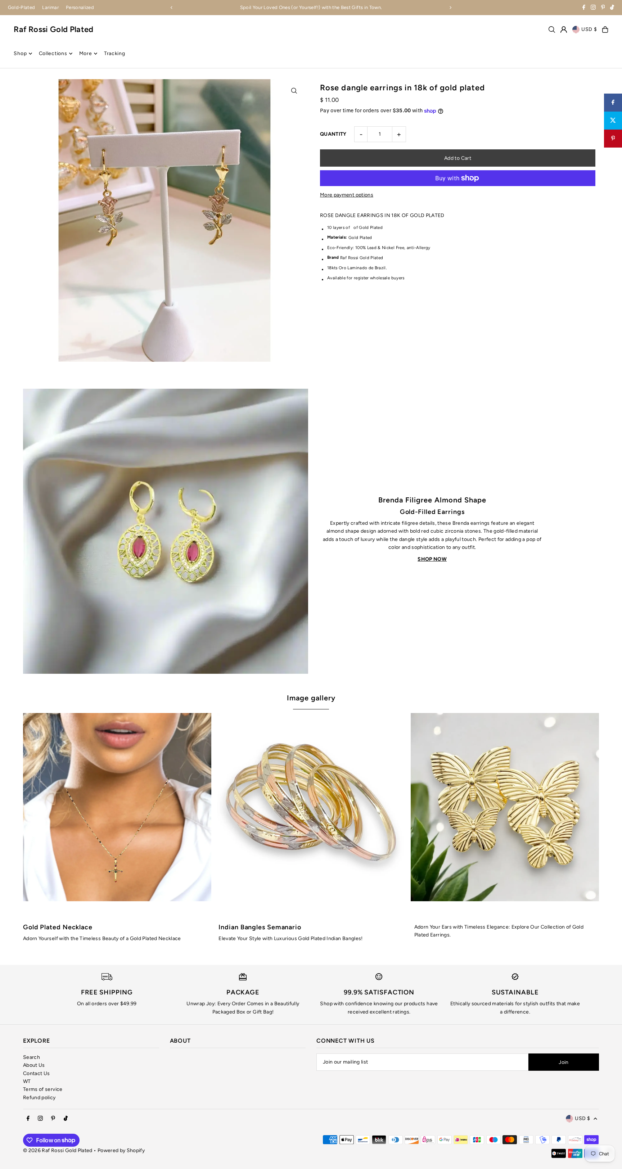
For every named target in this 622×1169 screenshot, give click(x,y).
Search (31, 1057)
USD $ (589, 29)
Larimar (50, 7)
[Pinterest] (603, 8)
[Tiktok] (612, 8)
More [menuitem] (85, 53)
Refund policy (39, 1097)
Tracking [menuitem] (114, 53)
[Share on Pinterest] (613, 139)
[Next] (450, 7)
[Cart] (605, 29)
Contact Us (36, 1073)
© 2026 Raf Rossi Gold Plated (58, 1150)
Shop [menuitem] (20, 53)
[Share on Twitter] (613, 121)
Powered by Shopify (121, 1150)
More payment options (346, 195)
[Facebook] (583, 8)
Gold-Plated (21, 7)
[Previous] (171, 7)
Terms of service (43, 1089)
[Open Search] (552, 29)
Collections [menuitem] (53, 53)
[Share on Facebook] (613, 103)
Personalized (80, 7)
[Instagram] (593, 8)
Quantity (333, 134)
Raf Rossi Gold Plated (53, 29)
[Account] (563, 29)
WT (27, 1081)
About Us (34, 1065)
